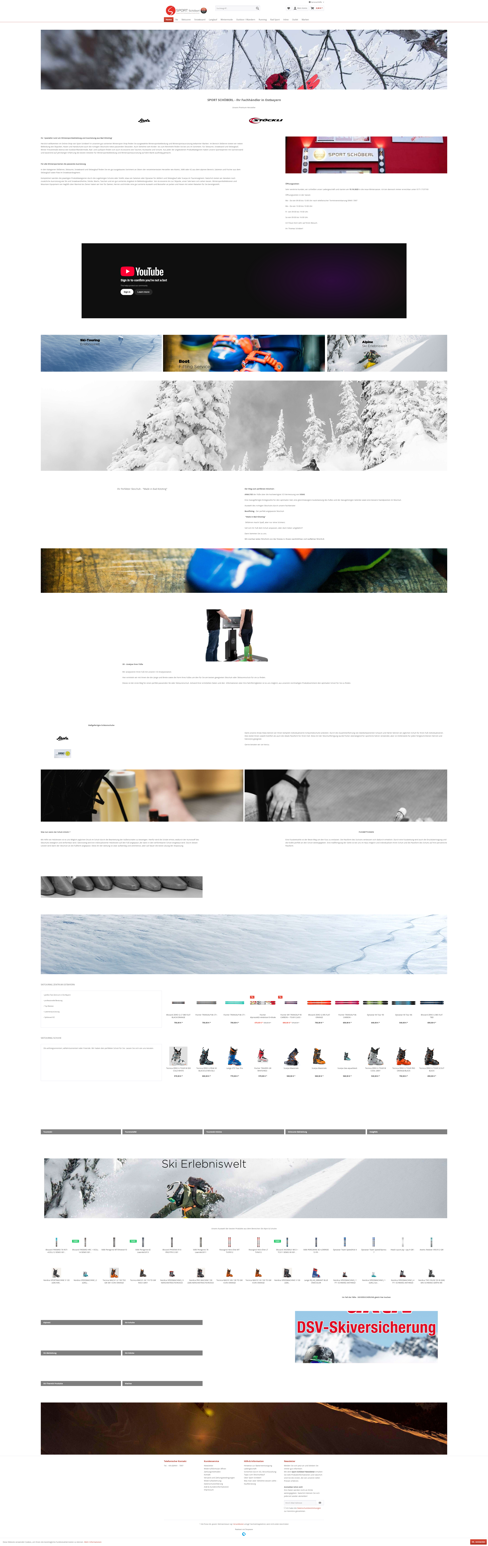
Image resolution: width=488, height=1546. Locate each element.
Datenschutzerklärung (213, 1484)
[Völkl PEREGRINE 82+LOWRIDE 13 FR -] (316, 1242)
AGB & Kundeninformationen (216, 1487)
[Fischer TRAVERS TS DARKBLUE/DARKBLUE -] (234, 1056)
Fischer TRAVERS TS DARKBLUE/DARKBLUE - (234, 1069)
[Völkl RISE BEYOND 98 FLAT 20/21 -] (290, 1002)
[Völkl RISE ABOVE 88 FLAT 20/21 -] (319, 1002)
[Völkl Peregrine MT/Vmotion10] (114, 1242)
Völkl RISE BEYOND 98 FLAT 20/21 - (290, 1016)
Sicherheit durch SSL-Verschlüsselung (260, 1471)
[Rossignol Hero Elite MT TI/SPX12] (229, 1242)
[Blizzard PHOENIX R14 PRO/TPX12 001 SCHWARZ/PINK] (172, 1242)
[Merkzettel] (288, 8)
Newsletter (208, 1465)
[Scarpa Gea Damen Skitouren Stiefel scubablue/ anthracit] (375, 1056)
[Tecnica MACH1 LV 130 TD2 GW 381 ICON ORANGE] (114, 1273)
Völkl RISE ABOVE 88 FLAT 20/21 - (318, 1016)
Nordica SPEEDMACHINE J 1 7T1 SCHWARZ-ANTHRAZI (345, 1281)
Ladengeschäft (250, 1468)
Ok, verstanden (478, 1542)
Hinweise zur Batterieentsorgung (258, 1465)
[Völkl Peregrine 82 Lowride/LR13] (143, 1242)
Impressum (209, 1490)
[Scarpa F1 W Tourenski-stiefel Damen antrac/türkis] (403, 1056)
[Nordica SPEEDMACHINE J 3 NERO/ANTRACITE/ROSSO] (172, 1273)
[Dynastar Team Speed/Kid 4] (345, 1242)
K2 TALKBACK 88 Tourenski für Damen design (375, 1016)
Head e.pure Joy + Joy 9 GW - (403, 1249)
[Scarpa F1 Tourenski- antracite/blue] (431, 1056)
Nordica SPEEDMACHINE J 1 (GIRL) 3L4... (373, 1281)
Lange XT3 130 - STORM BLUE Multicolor (346, 1069)
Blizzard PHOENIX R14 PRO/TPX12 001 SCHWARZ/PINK (172, 1251)
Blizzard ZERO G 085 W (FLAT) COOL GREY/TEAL (206, 1016)
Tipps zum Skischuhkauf (254, 1474)
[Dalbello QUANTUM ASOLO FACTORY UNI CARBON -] (290, 1056)
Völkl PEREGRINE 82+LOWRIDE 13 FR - (316, 1250)
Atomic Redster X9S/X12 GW (431, 1249)
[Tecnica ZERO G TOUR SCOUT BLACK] (178, 1056)
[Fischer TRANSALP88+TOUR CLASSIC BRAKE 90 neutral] (431, 1002)
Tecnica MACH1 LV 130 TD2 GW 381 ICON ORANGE (114, 1281)
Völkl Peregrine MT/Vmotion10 (114, 1249)
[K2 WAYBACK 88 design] (347, 1002)
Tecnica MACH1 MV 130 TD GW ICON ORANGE (229, 1281)
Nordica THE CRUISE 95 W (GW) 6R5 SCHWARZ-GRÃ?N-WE (431, 1281)
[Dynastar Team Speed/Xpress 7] (374, 1242)
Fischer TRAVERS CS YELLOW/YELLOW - (262, 1069)
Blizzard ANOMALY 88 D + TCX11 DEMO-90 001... (287, 1250)
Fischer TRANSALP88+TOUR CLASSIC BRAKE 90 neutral (431, 1016)
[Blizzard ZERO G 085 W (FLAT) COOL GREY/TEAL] (206, 1002)
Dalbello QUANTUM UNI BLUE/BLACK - (319, 1069)
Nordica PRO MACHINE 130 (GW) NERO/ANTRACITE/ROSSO (201, 1281)
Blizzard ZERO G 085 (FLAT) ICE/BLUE (403, 1016)
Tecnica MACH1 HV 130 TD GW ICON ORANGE (258, 1281)
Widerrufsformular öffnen (215, 1468)
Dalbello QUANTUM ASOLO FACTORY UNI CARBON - (290, 1069)
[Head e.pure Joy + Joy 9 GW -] (403, 1242)
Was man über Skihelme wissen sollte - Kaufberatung (260, 1482)
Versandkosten (238, 1524)
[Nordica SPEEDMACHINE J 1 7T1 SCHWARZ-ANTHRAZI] (345, 1273)
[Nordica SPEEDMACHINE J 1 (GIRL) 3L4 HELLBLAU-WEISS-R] (374, 1273)
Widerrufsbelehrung (212, 1481)
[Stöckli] (266, 120)
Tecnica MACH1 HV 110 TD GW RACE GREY (143, 1281)
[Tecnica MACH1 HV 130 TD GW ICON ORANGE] (258, 1273)
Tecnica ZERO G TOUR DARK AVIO (206, 1069)
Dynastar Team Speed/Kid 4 (345, 1249)
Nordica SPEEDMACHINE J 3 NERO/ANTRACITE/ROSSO (172, 1281)
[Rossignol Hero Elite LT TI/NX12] (258, 1242)
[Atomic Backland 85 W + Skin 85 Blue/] (234, 1002)
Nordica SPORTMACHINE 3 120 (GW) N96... (56, 1281)
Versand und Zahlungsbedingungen (219, 1477)
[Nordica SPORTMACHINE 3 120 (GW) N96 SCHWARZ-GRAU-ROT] (56, 1273)
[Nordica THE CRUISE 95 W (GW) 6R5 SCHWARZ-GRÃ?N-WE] (431, 1273)
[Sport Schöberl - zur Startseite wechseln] (186, 11)
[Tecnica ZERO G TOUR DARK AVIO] (206, 1056)
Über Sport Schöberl (252, 1477)
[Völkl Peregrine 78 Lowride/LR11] (201, 1242)
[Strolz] (144, 120)
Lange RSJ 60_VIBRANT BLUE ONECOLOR (316, 1281)
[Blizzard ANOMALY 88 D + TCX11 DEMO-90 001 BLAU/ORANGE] (287, 1242)
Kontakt (207, 1474)
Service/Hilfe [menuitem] (316, 2)
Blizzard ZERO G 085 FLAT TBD (178, 1016)
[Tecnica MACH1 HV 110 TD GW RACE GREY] (143, 1273)
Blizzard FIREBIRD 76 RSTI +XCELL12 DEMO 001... (56, 1250)
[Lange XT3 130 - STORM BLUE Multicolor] (347, 1056)
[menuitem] (237, 8)
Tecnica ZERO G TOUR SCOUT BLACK (177, 1069)
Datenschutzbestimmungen (309, 1508)
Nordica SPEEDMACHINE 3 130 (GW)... (287, 1281)
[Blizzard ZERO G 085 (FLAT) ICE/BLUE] (403, 1002)
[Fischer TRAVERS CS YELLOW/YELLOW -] (262, 1056)
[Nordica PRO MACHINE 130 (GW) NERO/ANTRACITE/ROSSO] (201, 1273)
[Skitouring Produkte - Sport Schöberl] (101, 353)
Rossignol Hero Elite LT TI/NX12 (258, 1250)
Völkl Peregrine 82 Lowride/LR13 (143, 1250)
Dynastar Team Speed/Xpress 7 (373, 1250)
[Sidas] (62, 753)
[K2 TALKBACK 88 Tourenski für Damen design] (375, 1002)
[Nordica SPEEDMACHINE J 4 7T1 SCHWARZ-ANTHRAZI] (403, 1273)
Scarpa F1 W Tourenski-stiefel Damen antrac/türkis (403, 1069)
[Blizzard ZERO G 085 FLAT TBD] (178, 1002)
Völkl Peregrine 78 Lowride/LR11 (200, 1250)
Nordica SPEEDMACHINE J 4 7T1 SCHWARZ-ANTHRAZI (402, 1281)
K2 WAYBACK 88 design (347, 1015)
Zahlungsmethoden (212, 1471)
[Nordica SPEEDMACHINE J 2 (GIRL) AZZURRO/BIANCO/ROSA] (85, 1273)
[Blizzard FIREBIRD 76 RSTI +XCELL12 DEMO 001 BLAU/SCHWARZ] (56, 1242)
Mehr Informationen (93, 1542)
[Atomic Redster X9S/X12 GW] (431, 1242)
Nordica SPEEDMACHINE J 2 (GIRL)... (85, 1281)
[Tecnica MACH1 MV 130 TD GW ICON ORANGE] (229, 1273)
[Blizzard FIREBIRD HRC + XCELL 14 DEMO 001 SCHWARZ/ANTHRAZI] (85, 1242)
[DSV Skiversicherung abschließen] (366, 1337)
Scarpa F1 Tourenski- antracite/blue (431, 1069)
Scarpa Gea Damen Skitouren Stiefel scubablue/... (375, 1069)
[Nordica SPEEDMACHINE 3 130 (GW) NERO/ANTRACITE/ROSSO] (287, 1273)
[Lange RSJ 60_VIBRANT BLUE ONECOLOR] (316, 1273)
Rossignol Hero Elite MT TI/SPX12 (229, 1250)
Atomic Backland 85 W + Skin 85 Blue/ (234, 1016)
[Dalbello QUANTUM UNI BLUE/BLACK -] (319, 1056)
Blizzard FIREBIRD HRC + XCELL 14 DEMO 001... (85, 1250)
